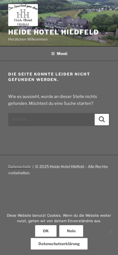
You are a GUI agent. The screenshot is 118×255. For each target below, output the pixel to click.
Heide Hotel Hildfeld (53, 32)
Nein (71, 230)
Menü (62, 53)
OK (46, 230)
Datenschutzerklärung (59, 243)
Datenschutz (19, 166)
